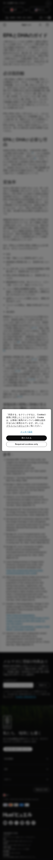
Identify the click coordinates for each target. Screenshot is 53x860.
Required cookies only (26, 444)
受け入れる (26, 438)
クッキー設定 (26, 432)
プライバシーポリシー (16, 426)
